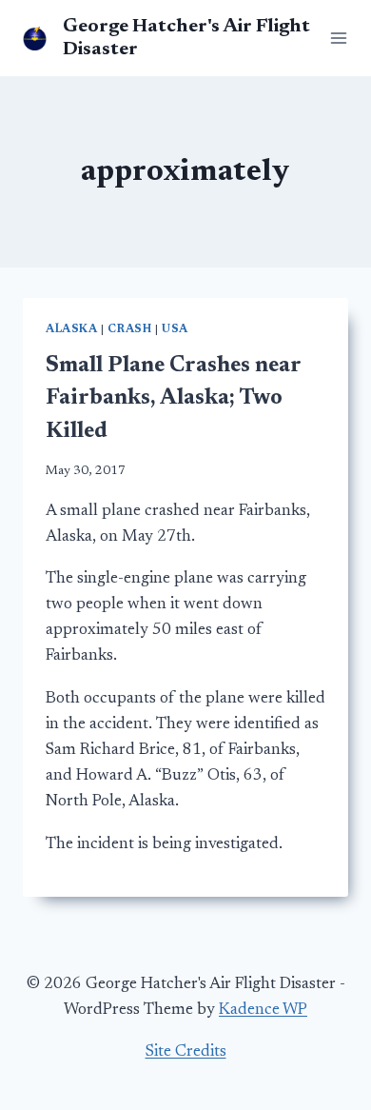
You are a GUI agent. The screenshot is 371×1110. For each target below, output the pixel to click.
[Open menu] (335, 37)
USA (175, 329)
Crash (129, 329)
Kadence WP (263, 1010)
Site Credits (186, 1052)
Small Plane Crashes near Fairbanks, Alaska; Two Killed (173, 399)
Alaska (72, 329)
